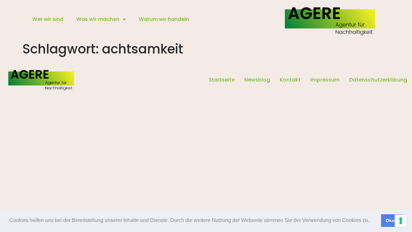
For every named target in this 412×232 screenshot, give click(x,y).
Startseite (222, 79)
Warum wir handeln (164, 19)
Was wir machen (97, 19)
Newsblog (257, 79)
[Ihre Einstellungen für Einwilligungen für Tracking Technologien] (401, 221)
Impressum (325, 79)
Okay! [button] (392, 220)
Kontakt (290, 79)
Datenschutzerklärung (378, 79)
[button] (371, 221)
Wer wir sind (47, 19)
